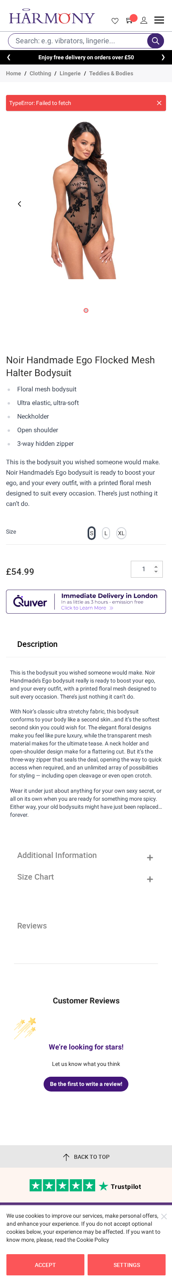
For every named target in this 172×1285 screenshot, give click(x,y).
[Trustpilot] (63, 1189)
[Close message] (159, 103)
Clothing (40, 73)
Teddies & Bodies (111, 73)
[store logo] (52, 16)
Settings (127, 1265)
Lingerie (70, 73)
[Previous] (18, 203)
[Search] (155, 40)
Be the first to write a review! (86, 1084)
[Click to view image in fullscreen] (86, 199)
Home (13, 73)
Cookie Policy (92, 1240)
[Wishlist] (113, 21)
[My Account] (144, 20)
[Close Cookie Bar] (164, 1216)
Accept (45, 1265)
